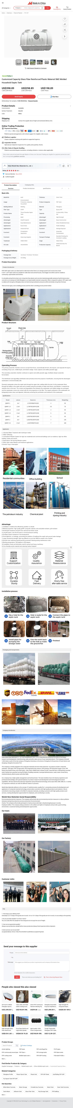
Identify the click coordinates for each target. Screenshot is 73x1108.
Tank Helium (6, 1091)
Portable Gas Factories (37, 1087)
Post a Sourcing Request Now (53, 977)
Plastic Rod (34, 1074)
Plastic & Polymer (18, 13)
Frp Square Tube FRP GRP (10, 1078)
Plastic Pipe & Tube (21, 1074)
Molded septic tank (24, 1055)
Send (17, 977)
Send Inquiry (19, 96)
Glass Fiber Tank (29, 1091)
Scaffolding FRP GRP (58, 1074)
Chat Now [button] (55, 97)
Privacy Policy (63, 1101)
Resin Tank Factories (63, 1087)
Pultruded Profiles (59, 1055)
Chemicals (9, 13)
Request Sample (33, 101)
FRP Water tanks (58, 1052)
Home (3, 13)
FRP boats (22, 1049)
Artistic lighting (6, 1049)
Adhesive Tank (18, 1091)
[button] (65, 188)
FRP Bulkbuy (55, 1091)
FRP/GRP (26, 13)
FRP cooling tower (7, 1055)
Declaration (55, 1101)
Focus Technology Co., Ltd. (24, 1101)
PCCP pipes (57, 1049)
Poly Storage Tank (43, 1091)
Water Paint (50, 1087)
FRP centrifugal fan (41, 1049)
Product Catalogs (27, 1045)
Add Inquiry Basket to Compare (36, 68)
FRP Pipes (22, 1052)
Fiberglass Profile (8, 1074)
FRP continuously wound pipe (10, 1052)
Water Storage (23, 1087)
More (3, 1095)
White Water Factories (9, 1087)
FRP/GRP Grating (41, 1055)
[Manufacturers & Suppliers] (36, 3)
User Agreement (46, 1101)
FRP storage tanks (41, 1052)
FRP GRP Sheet (45, 1074)
